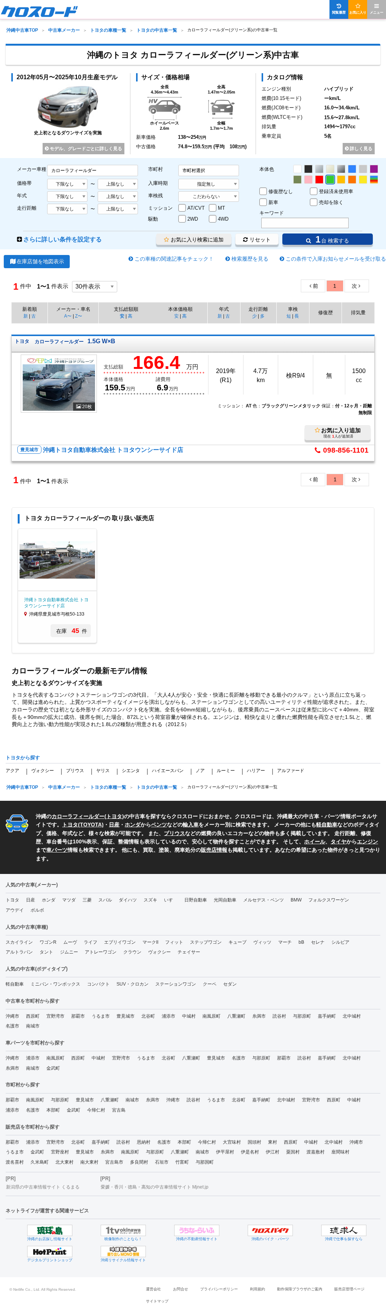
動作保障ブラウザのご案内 (299, 1289)
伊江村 (272, 1152)
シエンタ (131, 770)
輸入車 (191, 825)
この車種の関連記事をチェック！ (174, 259)
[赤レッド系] (319, 179)
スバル (105, 900)
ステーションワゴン (175, 984)
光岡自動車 (225, 900)
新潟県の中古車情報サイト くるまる (43, 1187)
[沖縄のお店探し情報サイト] (49, 1230)
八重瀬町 (236, 1016)
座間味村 (340, 1152)
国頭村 (254, 1142)
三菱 (87, 900)
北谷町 (148, 1016)
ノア (200, 770)
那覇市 (78, 1016)
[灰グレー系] (363, 169)
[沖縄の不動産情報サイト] (196, 1230)
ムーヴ (70, 942)
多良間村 (139, 1162)
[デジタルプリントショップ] (49, 1251)
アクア (12, 770)
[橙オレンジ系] (352, 179)
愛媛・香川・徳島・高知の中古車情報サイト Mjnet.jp (154, 1187)
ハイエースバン (168, 770)
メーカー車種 (31, 169)
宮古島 (119, 1110)
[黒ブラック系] (308, 169)
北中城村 (352, 1016)
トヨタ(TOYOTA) (83, 825)
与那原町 (302, 1016)
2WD (192, 219)
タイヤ (338, 841)
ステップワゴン (206, 942)
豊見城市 (125, 1016)
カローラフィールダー (78, 816)
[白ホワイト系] (297, 169)
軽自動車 (326, 825)
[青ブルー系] (352, 169)
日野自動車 (195, 900)
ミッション (160, 208)
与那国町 (205, 1162)
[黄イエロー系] (363, 179)
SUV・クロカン (132, 984)
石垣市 (161, 1162)
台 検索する (331, 239)
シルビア (340, 942)
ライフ (90, 942)
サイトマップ (157, 1301)
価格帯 (24, 183)
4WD (223, 219)
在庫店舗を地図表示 (40, 261)
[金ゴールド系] (341, 179)
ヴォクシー (42, 770)
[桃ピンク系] (308, 179)
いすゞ (171, 900)
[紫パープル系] (374, 169)
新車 (273, 202)
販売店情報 (214, 850)
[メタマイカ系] (341, 169)
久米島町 (40, 1162)
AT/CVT (196, 208)
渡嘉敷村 (315, 1152)
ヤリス (103, 770)
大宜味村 (232, 1142)
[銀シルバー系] (319, 169)
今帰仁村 (96, 1110)
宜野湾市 (55, 1016)
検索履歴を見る (249, 259)
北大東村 (64, 1162)
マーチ (285, 942)
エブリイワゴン (120, 942)
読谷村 (279, 1016)
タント (46, 952)
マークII (150, 942)
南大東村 (89, 1162)
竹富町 (182, 1162)
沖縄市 (12, 1016)
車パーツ (56, 850)
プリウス (75, 770)
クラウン (132, 952)
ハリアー (256, 770)
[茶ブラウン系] (297, 179)
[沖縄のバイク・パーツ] (270, 1230)
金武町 (53, 1068)
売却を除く (331, 202)
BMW (296, 900)
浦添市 (168, 1016)
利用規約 (257, 1289)
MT (221, 208)
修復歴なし (280, 191)
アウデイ (15, 910)
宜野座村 (60, 1152)
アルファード (290, 770)
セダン (230, 984)
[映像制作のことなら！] (123, 1230)
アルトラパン (19, 952)
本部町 (53, 1110)
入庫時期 (158, 183)
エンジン (367, 841)
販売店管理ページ (349, 1289)
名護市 (12, 1026)
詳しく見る (360, 148)
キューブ (237, 942)
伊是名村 (250, 1152)
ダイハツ (128, 900)
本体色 (266, 169)
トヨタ (114, 816)
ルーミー (226, 770)
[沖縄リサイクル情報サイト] (123, 1251)
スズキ (150, 900)
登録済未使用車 (336, 191)
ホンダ (133, 825)
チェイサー (189, 952)
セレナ (318, 942)
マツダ (69, 900)
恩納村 (143, 1142)
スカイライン (19, 942)
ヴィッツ (262, 942)
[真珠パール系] (330, 169)
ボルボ (37, 910)
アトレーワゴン (100, 952)
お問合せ (180, 1289)
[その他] (374, 179)
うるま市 (101, 1016)
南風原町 (211, 1016)
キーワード (271, 213)
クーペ (209, 984)
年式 (22, 195)
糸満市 (259, 1016)
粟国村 (293, 1152)
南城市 (33, 1026)
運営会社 (153, 1289)
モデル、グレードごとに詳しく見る (85, 148)
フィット (174, 942)
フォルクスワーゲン (328, 900)
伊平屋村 (225, 1152)
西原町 (33, 1016)
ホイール (314, 841)
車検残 (155, 195)
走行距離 (27, 208)
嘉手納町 (327, 1016)
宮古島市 (114, 1162)
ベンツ (159, 825)
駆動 (153, 219)
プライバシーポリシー (219, 1289)
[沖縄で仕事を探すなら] (343, 1230)
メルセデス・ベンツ (263, 900)
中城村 (189, 1016)
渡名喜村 (15, 1162)
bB (301, 942)
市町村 (155, 169)
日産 (114, 825)
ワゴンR (48, 942)
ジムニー (69, 952)
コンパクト (98, 984)
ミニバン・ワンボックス (55, 984)
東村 (272, 1142)
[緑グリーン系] (330, 179)
